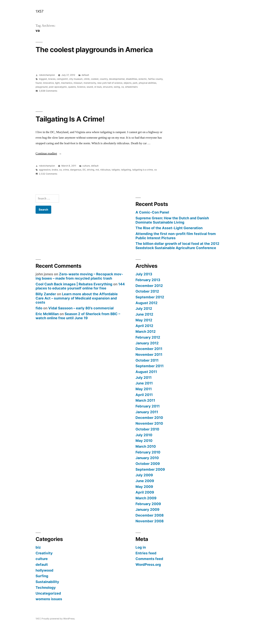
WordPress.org (148, 564)
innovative (48, 83)
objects (127, 83)
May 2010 (144, 440)
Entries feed (146, 553)
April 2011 (144, 395)
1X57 (39, 11)
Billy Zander (46, 294)
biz (38, 547)
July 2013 (144, 274)
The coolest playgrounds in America (94, 49)
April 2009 (145, 492)
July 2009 (144, 475)
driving (90, 169)
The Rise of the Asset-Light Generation (169, 228)
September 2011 (150, 366)
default (85, 75)
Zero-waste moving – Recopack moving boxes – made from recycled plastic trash (79, 276)
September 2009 (150, 469)
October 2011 (147, 360)
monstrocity (90, 83)
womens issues (49, 599)
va (122, 87)
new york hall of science (109, 83)
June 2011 (144, 383)
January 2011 (147, 412)
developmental (117, 79)
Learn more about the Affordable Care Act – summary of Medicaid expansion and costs (77, 298)
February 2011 (148, 406)
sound (90, 87)
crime (66, 169)
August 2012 (147, 303)
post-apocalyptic (58, 87)
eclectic (142, 79)
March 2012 (146, 331)
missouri (78, 83)
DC (84, 169)
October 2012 (147, 291)
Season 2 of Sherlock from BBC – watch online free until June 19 (78, 316)
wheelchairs (131, 87)
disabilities (131, 79)
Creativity (44, 553)
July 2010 (144, 435)
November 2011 (149, 354)
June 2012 (144, 314)
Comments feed (149, 559)
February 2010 (148, 452)
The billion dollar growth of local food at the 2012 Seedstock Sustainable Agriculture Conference (177, 245)
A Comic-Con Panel (152, 212)
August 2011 (146, 372)
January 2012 (147, 343)
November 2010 (149, 423)
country (104, 79)
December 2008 (150, 515)
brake (55, 169)
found (39, 83)
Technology (46, 587)
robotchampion (47, 75)
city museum (76, 79)
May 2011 (144, 389)
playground (42, 87)
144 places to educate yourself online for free (80, 286)
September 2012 (150, 297)
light (57, 83)
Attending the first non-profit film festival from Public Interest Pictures (176, 236)
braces (51, 79)
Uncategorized (48, 593)
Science (81, 87)
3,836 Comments (48, 90)
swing (117, 87)
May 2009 (144, 486)
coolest (95, 79)
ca (60, 169)
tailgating (126, 169)
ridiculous (105, 169)
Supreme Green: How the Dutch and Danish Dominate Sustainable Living (172, 220)
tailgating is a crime (142, 169)
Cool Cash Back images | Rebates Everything (74, 284)
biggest (43, 79)
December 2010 (149, 417)
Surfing (42, 576)
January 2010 (147, 458)
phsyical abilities (147, 83)
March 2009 (146, 498)
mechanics (66, 83)
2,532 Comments (48, 173)
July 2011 (144, 377)
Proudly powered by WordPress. (58, 618)
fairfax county (155, 79)
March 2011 (145, 400)
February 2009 (148, 504)
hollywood (44, 570)
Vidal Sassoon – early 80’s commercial (81, 308)
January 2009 (147, 509)
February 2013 (148, 280)
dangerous (75, 169)
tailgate (116, 169)
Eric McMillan (47, 314)
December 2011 (149, 349)
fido (39, 308)
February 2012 (148, 337)
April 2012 (144, 326)
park (135, 83)
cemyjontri (62, 79)
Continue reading (49, 153)
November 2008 (150, 521)
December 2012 (149, 286)
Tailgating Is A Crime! (70, 119)
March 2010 (146, 446)
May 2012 (144, 320)
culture (86, 165)
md (97, 169)
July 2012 (144, 308)
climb (87, 79)
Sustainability (47, 582)
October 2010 (147, 429)
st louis (98, 87)
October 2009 (148, 463)
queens (72, 87)
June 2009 (145, 481)
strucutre (107, 87)
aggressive (45, 169)
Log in (141, 547)
